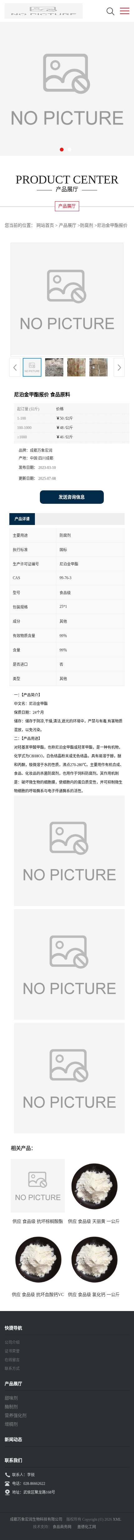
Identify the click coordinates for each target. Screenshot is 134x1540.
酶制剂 (11, 1406)
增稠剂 (11, 1424)
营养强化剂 (15, 1415)
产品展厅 (67, 225)
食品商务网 (62, 1527)
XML (117, 1519)
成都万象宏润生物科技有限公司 (36, 1519)
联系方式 (12, 1368)
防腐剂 (86, 225)
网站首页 (45, 225)
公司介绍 (12, 1342)
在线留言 (12, 1360)
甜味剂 (11, 1398)
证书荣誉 (12, 1351)
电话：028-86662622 (28, 1483)
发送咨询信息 (72, 497)
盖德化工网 (86, 1527)
